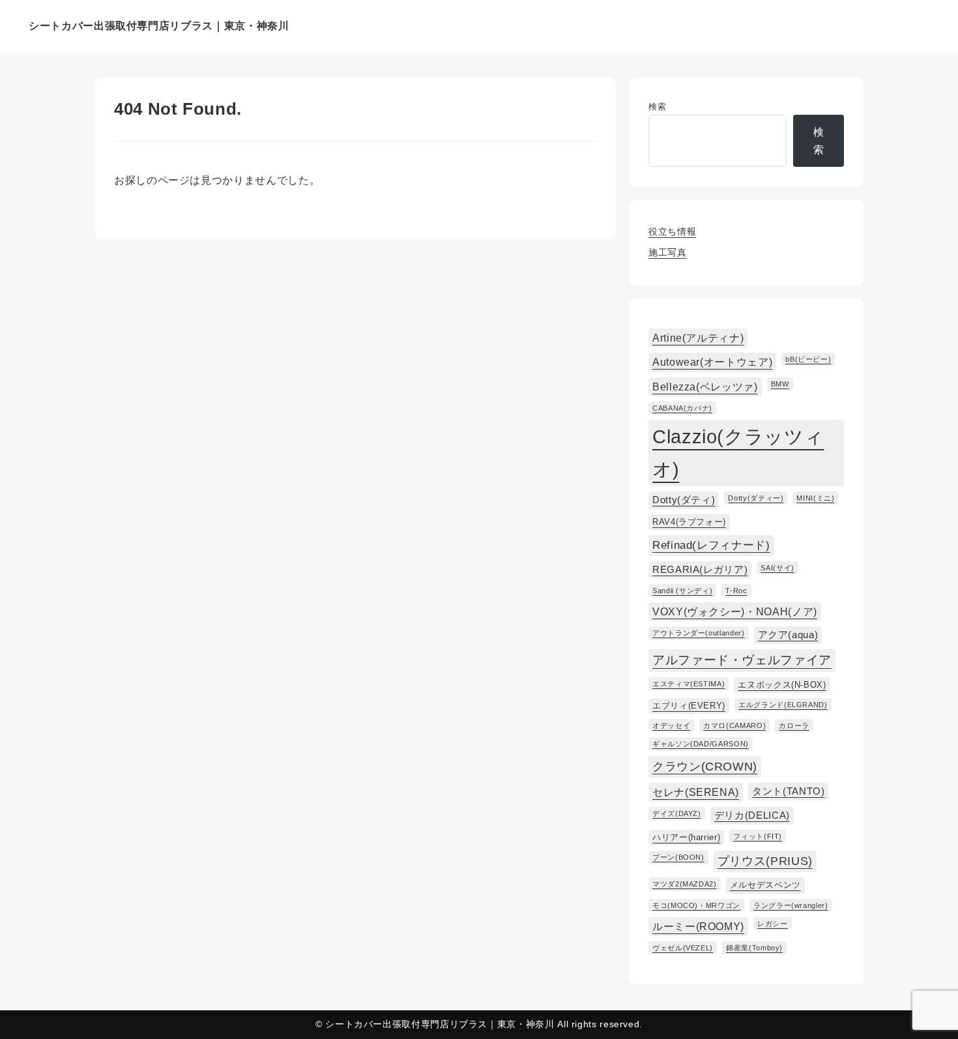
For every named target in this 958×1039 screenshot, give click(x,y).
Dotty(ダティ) (683, 500)
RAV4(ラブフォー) (689, 522)
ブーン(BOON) (678, 857)
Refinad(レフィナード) (711, 544)
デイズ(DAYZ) (676, 813)
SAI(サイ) (777, 568)
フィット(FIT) (757, 836)
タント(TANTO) (788, 791)
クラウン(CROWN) (704, 766)
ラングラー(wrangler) (790, 905)
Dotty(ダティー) (755, 498)
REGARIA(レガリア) (700, 569)
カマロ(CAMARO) (734, 725)
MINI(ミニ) (815, 498)
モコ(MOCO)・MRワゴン (696, 905)
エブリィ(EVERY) (688, 705)
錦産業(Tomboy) (754, 948)
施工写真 (667, 252)
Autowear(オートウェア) (712, 362)
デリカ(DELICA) (752, 815)
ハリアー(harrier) (686, 837)
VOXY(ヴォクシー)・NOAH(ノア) (734, 611)
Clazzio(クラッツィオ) (738, 453)
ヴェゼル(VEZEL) (682, 948)
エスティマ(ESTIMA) (688, 684)
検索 (657, 106)
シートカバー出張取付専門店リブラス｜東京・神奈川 (159, 25)
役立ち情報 (672, 231)
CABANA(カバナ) (682, 408)
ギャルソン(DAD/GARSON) (700, 744)
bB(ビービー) (808, 359)
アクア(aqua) (788, 635)
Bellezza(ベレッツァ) (705, 386)
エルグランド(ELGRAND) (783, 705)
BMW (780, 384)
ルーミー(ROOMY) (698, 926)
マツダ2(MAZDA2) (684, 884)
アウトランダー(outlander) (698, 633)
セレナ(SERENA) (695, 792)
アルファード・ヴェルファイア (742, 660)
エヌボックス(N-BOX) (782, 685)
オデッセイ (671, 725)
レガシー (772, 924)
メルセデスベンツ (765, 885)
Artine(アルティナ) (698, 338)
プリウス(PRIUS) (765, 861)
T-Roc (736, 590)
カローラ (794, 725)
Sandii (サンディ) (682, 590)
